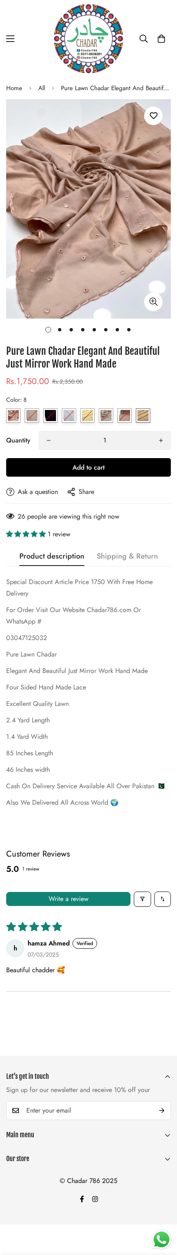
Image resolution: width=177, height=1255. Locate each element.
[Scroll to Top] (162, 1211)
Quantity (18, 440)
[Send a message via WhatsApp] (161, 1239)
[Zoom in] (153, 302)
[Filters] (142, 899)
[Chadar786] (88, 38)
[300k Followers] (82, 1199)
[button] (161, 38)
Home (14, 88)
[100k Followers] (95, 1199)
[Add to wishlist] (153, 116)
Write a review (68, 898)
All (41, 88)
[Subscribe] (162, 1110)
